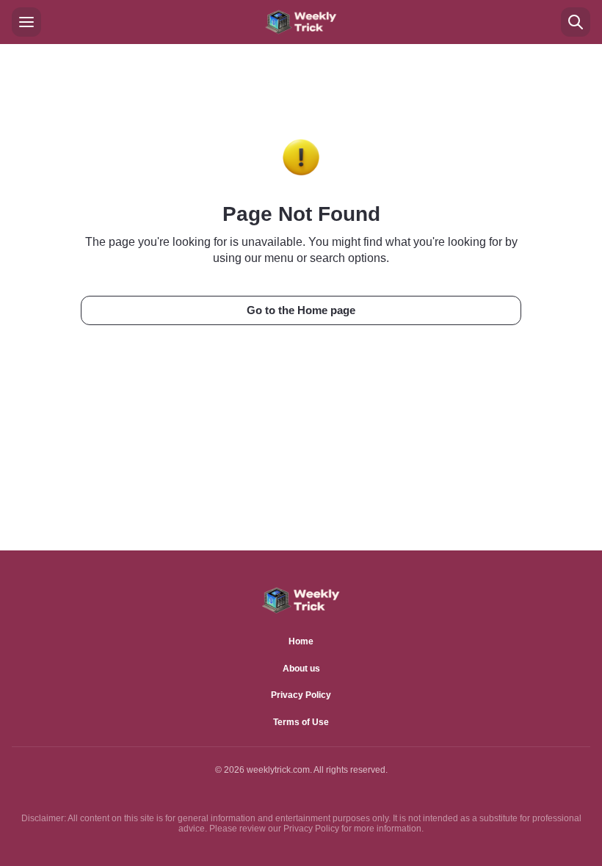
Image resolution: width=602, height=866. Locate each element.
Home (301, 641)
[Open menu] (26, 22)
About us (301, 668)
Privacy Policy (301, 695)
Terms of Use (301, 722)
